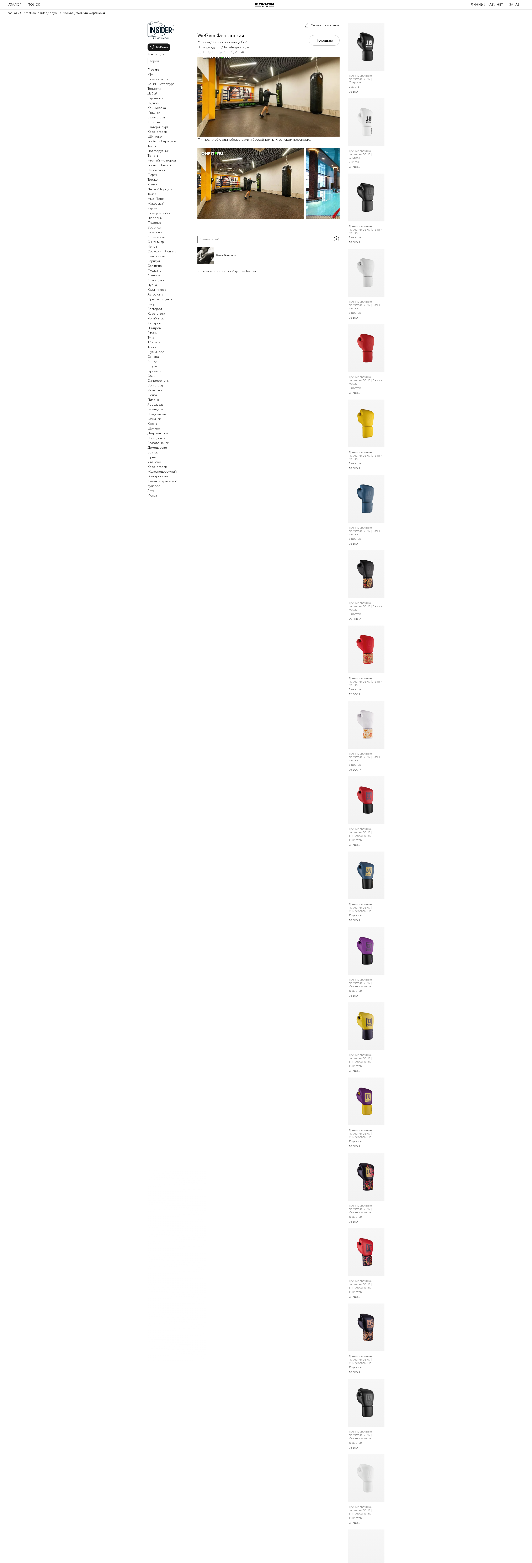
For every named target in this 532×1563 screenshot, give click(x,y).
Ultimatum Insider (33, 13)
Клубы (54, 13)
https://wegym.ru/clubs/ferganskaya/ (223, 47)
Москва (68, 13)
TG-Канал (162, 47)
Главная (11, 13)
